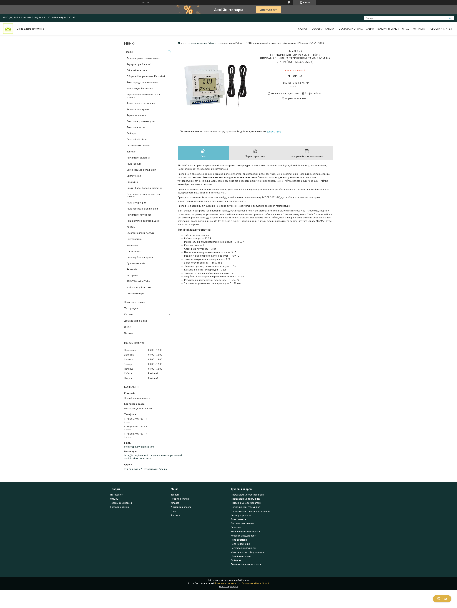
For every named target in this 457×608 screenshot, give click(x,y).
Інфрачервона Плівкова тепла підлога (143, 96)
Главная (302, 28)
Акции (370, 28)
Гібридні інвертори (137, 70)
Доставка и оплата (350, 28)
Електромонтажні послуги (140, 232)
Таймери (131, 151)
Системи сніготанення (138, 145)
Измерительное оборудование (248, 552)
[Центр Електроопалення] (8, 28)
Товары (315, 28)
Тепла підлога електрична (141, 103)
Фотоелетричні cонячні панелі (143, 58)
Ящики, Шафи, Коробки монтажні (144, 188)
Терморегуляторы (241, 515)
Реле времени (239, 539)
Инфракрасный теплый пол (245, 498)
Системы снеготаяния (242, 523)
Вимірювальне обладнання (141, 169)
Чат (445, 598)
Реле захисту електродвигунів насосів (143, 195)
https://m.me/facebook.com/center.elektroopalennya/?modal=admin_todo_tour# (148, 457)
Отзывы (128, 333)
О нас (405, 28)
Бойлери (131, 133)
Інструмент (133, 275)
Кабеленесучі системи (139, 287)
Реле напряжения (240, 543)
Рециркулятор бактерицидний (143, 220)
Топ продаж (131, 308)
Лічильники (132, 181)
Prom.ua (245, 580)
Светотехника (238, 519)
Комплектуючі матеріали (140, 88)
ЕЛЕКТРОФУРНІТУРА (138, 281)
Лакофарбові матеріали (140, 257)
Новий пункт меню (241, 556)
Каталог (330, 28)
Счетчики (236, 527)
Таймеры (236, 560)
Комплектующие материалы (246, 531)
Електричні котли (136, 127)
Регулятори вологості (138, 157)
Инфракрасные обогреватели (247, 494)
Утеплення (132, 245)
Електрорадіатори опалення (142, 82)
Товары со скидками (121, 502)
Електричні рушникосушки (141, 121)
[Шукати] (450, 18)
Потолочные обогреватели (246, 502)
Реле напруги (134, 163)
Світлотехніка (134, 175)
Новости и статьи (440, 28)
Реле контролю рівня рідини (142, 208)
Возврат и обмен (388, 28)
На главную (116, 494)
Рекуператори (134, 239)
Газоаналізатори (135, 293)
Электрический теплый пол (245, 507)
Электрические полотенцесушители (250, 511)
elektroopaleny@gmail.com (139, 446)
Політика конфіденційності (255, 583)
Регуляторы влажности (243, 548)
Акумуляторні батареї (138, 64)
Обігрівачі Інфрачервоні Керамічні (146, 76)
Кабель (131, 226)
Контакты (419, 28)
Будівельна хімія (136, 263)
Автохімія (132, 269)
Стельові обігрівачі (137, 139)
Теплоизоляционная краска (246, 564)
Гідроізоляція (134, 251)
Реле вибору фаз (136, 202)
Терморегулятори (136, 115)
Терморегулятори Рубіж (200, 43)
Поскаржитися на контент (227, 583)
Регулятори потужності (139, 214)
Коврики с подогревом (243, 535)
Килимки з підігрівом (138, 109)
